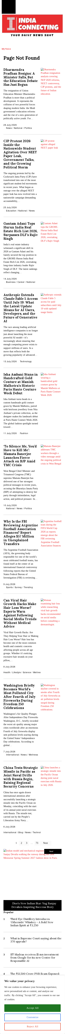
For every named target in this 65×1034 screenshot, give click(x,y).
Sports (9, 587)
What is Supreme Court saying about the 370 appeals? (36, 940)
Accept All (33, 1008)
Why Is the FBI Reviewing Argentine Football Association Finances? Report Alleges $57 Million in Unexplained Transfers (20, 532)
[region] (32, 1004)
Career (21, 281)
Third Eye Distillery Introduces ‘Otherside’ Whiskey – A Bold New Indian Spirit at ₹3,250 (31, 922)
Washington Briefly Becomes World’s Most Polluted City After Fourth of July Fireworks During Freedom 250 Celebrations (19, 696)
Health (6, 672)
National (18, 127)
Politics (28, 127)
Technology (26, 361)
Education (11, 210)
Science (27, 672)
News (9, 127)
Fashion (24, 433)
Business (10, 281)
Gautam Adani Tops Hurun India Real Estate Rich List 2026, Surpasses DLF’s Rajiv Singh (20, 231)
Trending (28, 587)
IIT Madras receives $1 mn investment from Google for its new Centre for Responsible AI (34, 957)
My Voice (6, 49)
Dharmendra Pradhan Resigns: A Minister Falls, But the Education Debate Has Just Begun (20, 77)
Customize (32, 1017)
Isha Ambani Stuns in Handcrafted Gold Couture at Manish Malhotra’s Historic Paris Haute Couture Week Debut (20, 384)
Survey (18, 587)
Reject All (32, 1026)
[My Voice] (6, 42)
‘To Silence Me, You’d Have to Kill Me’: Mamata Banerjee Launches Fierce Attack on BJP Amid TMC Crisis (20, 455)
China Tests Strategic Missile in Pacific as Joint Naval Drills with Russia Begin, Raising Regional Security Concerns (20, 777)
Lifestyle (16, 672)
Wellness (37, 672)
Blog (20, 832)
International (12, 754)
